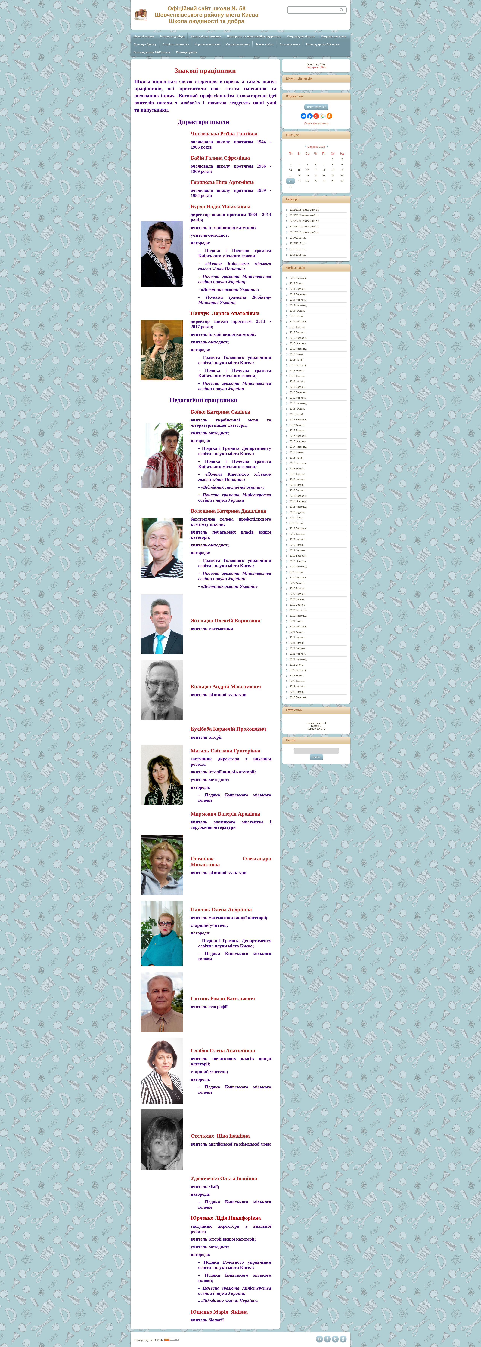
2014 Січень (296, 283)
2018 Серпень (297, 490)
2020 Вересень (298, 610)
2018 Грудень (297, 512)
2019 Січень (296, 517)
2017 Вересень (298, 436)
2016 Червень (297, 381)
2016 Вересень (298, 392)
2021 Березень (298, 626)
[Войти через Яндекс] (316, 116)
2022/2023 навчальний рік (304, 209)
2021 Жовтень (298, 653)
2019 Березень (298, 528)
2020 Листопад (298, 615)
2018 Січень (296, 452)
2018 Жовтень (298, 501)
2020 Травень (297, 588)
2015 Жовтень (298, 343)
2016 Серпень (297, 387)
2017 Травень (297, 430)
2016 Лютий (296, 359)
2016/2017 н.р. (298, 243)
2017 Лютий (296, 414)
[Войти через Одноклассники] (329, 116)
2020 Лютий (296, 572)
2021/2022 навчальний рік (304, 215)
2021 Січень (296, 621)
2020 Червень (297, 593)
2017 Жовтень (298, 441)
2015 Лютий (296, 316)
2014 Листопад (298, 305)
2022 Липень (297, 691)
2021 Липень (297, 642)
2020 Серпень (297, 604)
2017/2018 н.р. (298, 237)
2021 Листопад (298, 659)
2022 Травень (297, 681)
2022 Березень (298, 670)
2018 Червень (297, 479)
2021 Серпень (297, 648)
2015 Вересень (298, 338)
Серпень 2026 (316, 147)
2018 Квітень (297, 468)
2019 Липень (297, 544)
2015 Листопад (298, 348)
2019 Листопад (298, 566)
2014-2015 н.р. (298, 254)
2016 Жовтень (298, 397)
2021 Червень (297, 637)
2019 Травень (297, 534)
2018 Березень (298, 463)
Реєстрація (313, 67)
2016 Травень (297, 376)
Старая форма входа (316, 123)
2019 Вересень (298, 555)
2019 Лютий (296, 523)
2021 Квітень (297, 632)
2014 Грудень (297, 310)
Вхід (323, 67)
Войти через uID (316, 107)
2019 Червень (297, 539)
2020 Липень (297, 599)
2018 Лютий (296, 457)
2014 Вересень (298, 294)
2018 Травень (297, 474)
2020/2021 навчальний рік (304, 221)
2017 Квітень (297, 425)
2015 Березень (298, 321)
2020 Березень (298, 577)
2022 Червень (297, 686)
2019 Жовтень (298, 561)
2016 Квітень (297, 370)
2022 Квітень (297, 675)
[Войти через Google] (323, 116)
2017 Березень (298, 419)
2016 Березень (298, 365)
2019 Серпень (297, 550)
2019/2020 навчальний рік (304, 226)
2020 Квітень (297, 583)
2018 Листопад (298, 506)
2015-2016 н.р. (298, 249)
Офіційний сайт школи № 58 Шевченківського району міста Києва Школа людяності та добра (206, 14)
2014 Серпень (297, 289)
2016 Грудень (297, 408)
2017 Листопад (298, 446)
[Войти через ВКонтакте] (303, 116)
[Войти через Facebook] (310, 116)
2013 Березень (298, 278)
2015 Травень (297, 327)
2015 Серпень (297, 332)
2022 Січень (296, 664)
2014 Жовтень (298, 299)
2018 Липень (297, 485)
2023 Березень (298, 697)
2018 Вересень (298, 495)
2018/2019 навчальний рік (304, 232)
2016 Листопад (298, 403)
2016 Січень (296, 354)
